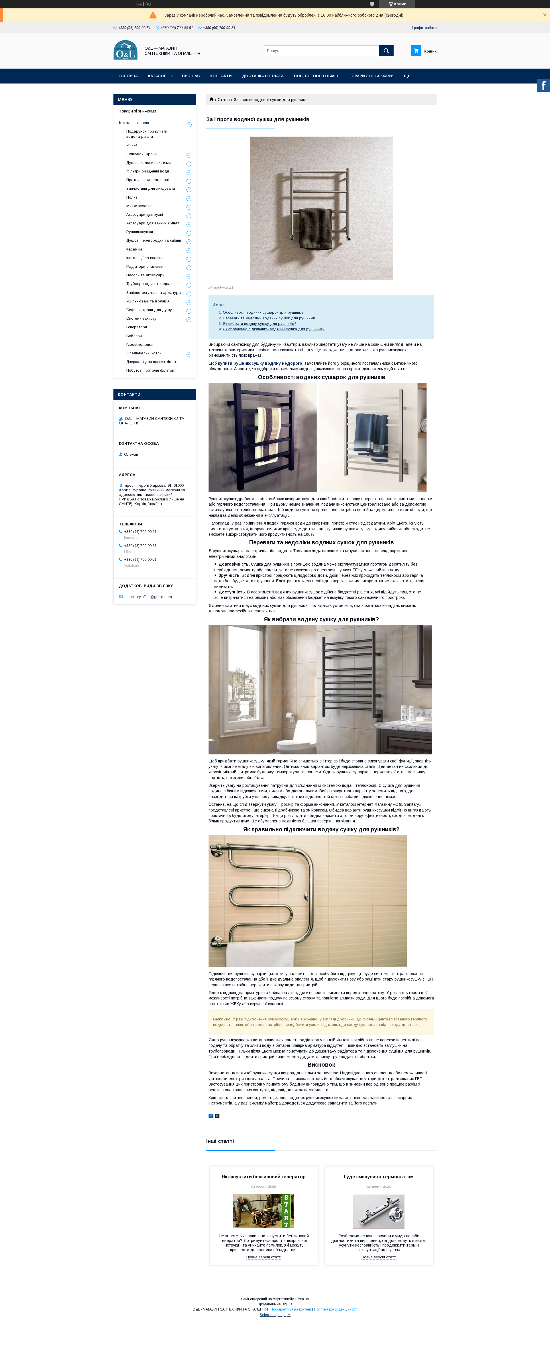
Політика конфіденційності (336, 1309)
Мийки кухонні (138, 206)
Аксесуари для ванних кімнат (152, 223)
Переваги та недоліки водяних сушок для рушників (269, 318)
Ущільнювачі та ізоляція (147, 301)
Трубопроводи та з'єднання (151, 284)
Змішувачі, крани (141, 154)
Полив (132, 197)
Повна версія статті (263, 1257)
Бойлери (134, 336)
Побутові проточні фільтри (150, 370)
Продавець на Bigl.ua (275, 1304)
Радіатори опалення (144, 266)
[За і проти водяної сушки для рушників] (321, 208)
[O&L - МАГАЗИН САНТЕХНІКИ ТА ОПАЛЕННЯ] (125, 61)
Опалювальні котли (144, 353)
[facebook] (211, 1117)
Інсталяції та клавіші (144, 258)
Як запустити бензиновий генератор (264, 1176)
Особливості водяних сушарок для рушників (263, 312)
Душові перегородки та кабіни (153, 240)
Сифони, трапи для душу (149, 310)
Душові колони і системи (148, 162)
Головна (128, 76)
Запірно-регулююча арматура (153, 292)
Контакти (221, 76)
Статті (224, 99)
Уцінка (132, 145)
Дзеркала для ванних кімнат (152, 362)
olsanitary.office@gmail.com (148, 596)
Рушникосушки (139, 232)
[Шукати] (386, 50)
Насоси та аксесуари (145, 275)
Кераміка (134, 249)
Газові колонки (139, 344)
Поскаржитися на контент (290, 1309)
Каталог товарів (134, 123)
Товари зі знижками (371, 76)
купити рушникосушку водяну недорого (260, 363)
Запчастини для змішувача (150, 188)
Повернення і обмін (316, 76)
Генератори (136, 327)
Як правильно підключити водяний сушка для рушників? (274, 329)
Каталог (157, 76)
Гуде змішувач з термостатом (379, 1176)
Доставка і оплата (263, 76)
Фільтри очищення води (147, 171)
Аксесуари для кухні (144, 214)
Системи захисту (141, 318)
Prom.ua (302, 1299)
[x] (217, 1117)
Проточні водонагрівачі (147, 180)
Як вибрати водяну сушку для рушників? (259, 323)
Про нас (191, 76)
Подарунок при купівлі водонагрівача (146, 134)
